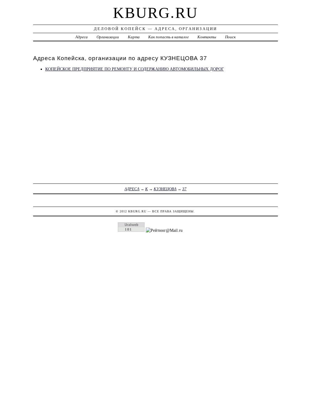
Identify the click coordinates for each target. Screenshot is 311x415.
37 (184, 189)
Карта (134, 37)
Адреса (81, 37)
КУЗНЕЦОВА (165, 189)
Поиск (230, 37)
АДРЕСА (132, 189)
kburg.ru (155, 12)
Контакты (206, 37)
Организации (108, 37)
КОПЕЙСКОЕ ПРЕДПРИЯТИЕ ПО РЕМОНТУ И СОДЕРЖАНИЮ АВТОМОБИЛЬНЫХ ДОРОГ (134, 69)
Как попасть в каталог (168, 37)
